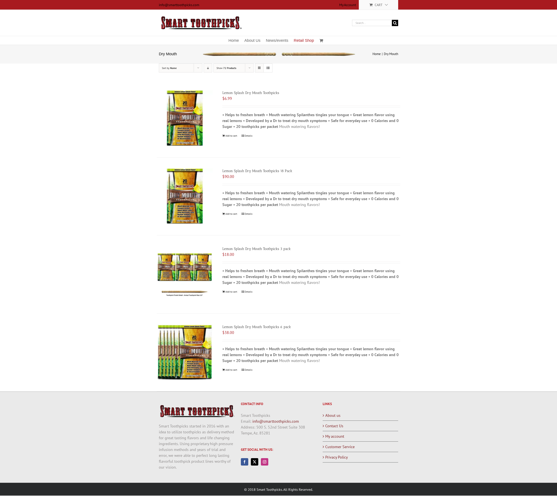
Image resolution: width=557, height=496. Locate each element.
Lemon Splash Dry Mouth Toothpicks (250, 93)
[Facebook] (244, 462)
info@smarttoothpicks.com (179, 5)
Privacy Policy (336, 457)
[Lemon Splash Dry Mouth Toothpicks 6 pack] (185, 352)
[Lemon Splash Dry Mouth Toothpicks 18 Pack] (185, 196)
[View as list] (268, 68)
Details (248, 135)
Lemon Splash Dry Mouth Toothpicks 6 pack (256, 327)
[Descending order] (208, 68)
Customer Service (340, 446)
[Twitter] (254, 462)
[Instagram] (264, 462)
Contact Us (334, 425)
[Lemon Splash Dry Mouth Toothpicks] (185, 118)
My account (334, 436)
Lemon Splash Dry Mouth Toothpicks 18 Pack (257, 171)
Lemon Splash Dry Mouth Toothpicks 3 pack (256, 249)
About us (333, 415)
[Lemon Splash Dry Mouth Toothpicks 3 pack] (185, 274)
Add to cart (231, 135)
